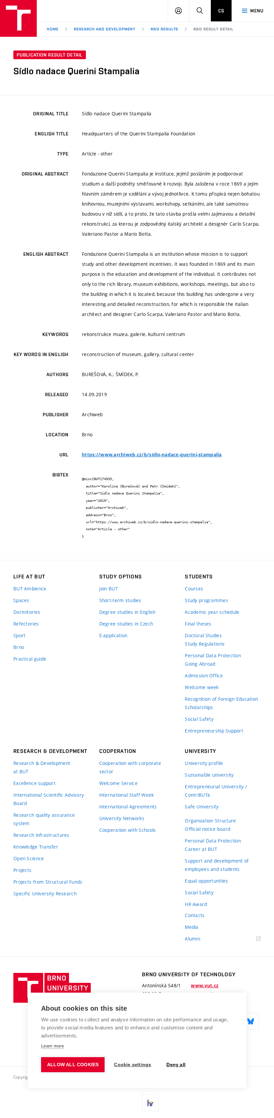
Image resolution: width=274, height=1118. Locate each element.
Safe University (202, 806)
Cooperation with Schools (127, 830)
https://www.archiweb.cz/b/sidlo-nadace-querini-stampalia (152, 455)
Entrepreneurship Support (214, 731)
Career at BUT (201, 849)
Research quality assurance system (44, 819)
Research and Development (104, 29)
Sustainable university (209, 775)
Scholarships (199, 707)
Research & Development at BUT (41, 767)
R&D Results (164, 29)
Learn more (52, 1045)
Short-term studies (120, 600)
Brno (18, 647)
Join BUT (108, 588)
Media (191, 927)
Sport (19, 635)
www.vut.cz (205, 986)
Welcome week (202, 687)
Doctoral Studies (203, 635)
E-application (113, 635)
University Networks (121, 818)
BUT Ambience (29, 588)
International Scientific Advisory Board (48, 799)
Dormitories (26, 612)
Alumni (192, 938)
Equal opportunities (206, 881)
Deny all (175, 1064)
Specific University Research (45, 893)
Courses (194, 588)
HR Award (196, 904)
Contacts (194, 915)
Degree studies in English (127, 612)
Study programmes (206, 600)
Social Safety (199, 719)
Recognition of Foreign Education (221, 699)
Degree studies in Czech (126, 624)
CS (221, 10)
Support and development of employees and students (217, 865)
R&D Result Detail (213, 29)
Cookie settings (132, 1064)
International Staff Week (126, 795)
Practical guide (29, 659)
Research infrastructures (41, 835)
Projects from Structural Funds (47, 882)
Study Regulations (205, 644)
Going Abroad (200, 664)
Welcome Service (118, 783)
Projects (22, 870)
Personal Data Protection (213, 655)
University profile (204, 763)
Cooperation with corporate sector (130, 767)
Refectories (26, 624)
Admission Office (204, 675)
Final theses (198, 624)
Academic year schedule (212, 612)
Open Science (28, 858)
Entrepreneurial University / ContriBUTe (216, 790)
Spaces (21, 600)
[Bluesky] (250, 1021)
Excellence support (34, 783)
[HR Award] (150, 1103)
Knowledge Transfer (35, 847)
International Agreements (128, 806)
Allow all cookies (73, 1064)
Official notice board (207, 829)
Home (52, 29)
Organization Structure (210, 820)
